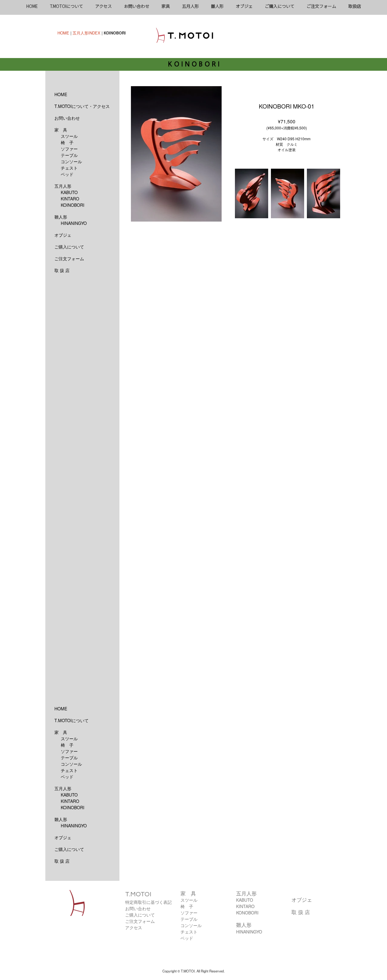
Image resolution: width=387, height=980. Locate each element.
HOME (32, 6)
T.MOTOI (138, 894)
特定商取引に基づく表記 (148, 902)
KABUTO (69, 192)
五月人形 (190, 6)
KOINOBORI (72, 205)
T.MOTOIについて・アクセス (82, 106)
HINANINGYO (74, 223)
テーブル (69, 155)
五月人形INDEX (86, 33)
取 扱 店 (62, 270)
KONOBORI (247, 913)
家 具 (60, 130)
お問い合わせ (136, 6)
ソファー (69, 149)
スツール (69, 136)
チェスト (69, 168)
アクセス (103, 6)
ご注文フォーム (321, 6)
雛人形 (217, 6)
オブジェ (244, 6)
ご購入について (279, 6)
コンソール (71, 161)
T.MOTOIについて (66, 6)
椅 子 (67, 142)
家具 (165, 6)
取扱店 (354, 6)
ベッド (67, 174)
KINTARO (70, 199)
